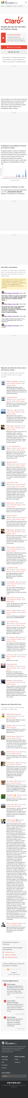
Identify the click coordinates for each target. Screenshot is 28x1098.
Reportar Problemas (15, 47)
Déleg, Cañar (10, 601)
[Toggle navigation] (26, 2)
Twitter (16, 1059)
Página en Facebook (10, 955)
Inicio (2, 6)
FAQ (3, 1062)
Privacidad (4, 1065)
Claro (15, 6)
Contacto (4, 1068)
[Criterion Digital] (14, 1083)
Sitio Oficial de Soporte (11, 957)
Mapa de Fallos (14, 52)
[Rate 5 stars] (19, 969)
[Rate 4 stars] (16, 969)
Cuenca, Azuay (10, 385)
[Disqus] (14, 310)
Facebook (17, 1062)
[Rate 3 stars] (14, 969)
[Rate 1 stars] (8, 969)
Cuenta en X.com (9, 952)
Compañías (9, 6)
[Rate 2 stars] (11, 969)
